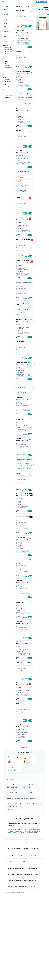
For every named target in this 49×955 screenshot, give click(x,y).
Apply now (25, 26)
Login (33, 1)
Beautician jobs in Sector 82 (31, 831)
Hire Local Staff (41, 2)
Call (31, 26)
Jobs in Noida (12, 892)
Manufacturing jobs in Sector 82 (16, 832)
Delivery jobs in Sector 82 (16, 831)
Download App (24, 1)
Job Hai (7, 892)
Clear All (10, 102)
